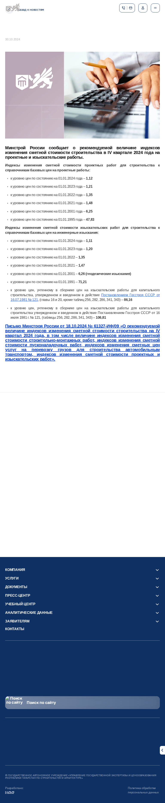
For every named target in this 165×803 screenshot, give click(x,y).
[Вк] (103, 674)
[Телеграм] (89, 674)
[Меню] (155, 7)
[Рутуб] (75, 674)
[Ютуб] (61, 674)
